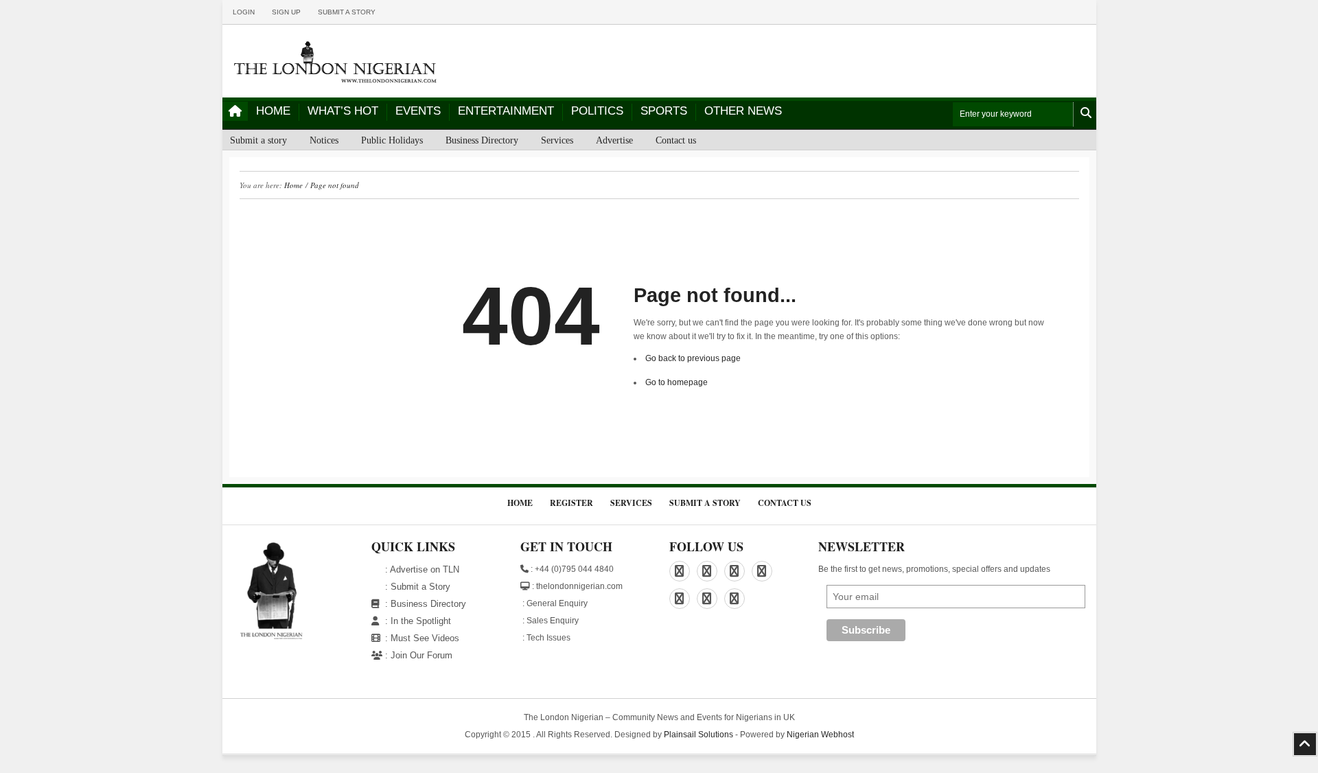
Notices (324, 140)
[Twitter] (679, 598)
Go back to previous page (693, 358)
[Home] (235, 111)
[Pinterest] (734, 571)
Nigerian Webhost (820, 734)
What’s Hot (343, 110)
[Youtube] (734, 598)
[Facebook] (679, 571)
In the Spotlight (421, 621)
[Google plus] (762, 571)
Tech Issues (548, 638)
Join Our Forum (421, 655)
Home (273, 110)
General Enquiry (557, 603)
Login (244, 12)
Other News (743, 110)
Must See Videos (425, 638)
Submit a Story (420, 586)
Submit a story (346, 12)
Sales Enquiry (553, 620)
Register (571, 503)
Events (418, 110)
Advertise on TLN (424, 569)
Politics (597, 110)
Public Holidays (392, 140)
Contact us (676, 140)
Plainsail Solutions (698, 734)
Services (557, 140)
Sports (663, 110)
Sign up (286, 12)
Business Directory (482, 140)
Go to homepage (676, 382)
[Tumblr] (707, 598)
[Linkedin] (707, 571)
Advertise (614, 140)
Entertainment (506, 110)
